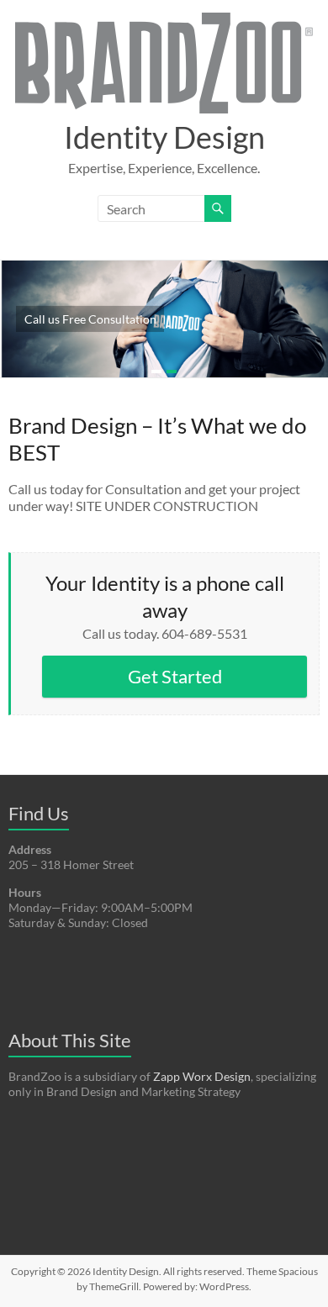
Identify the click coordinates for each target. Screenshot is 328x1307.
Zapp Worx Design (202, 1076)
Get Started (175, 676)
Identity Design (164, 137)
